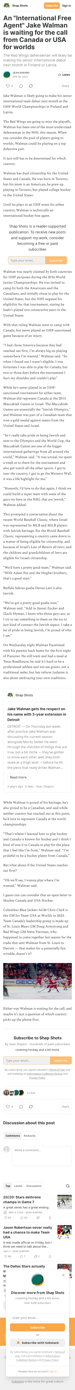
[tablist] (20, 1136)
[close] (63, 1275)
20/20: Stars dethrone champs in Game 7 (22, 1199)
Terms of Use (57, 1069)
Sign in (66, 5)
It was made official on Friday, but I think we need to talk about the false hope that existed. (27, 1244)
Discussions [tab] (33, 1186)
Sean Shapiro (21, 72)
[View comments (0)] (21, 86)
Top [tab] (8, 1186)
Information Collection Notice (44, 1073)
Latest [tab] (18, 1186)
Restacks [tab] (29, 1136)
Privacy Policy (50, 1360)
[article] (37, 1207)
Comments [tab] (13, 1136)
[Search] (68, 1186)
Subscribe (52, 5)
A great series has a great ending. (26, 1207)
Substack (18, 1381)
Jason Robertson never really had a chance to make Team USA (27, 1232)
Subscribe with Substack (40, 1343)
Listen (66, 75)
